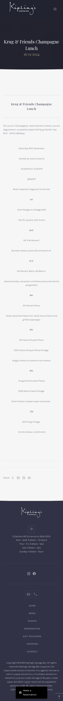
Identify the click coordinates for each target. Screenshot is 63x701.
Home (32, 605)
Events (32, 621)
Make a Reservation (30, 692)
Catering (32, 644)
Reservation (32, 628)
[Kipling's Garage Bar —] (22, 8)
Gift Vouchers (32, 636)
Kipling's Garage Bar (35, 662)
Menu (32, 613)
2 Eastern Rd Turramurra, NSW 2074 (31, 536)
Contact (32, 651)
